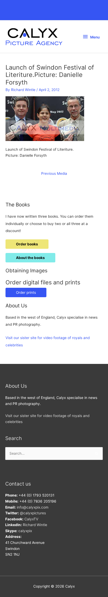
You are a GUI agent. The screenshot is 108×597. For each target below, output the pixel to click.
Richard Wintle (35, 525)
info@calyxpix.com (32, 507)
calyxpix (25, 531)
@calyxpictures (33, 513)
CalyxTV (31, 519)
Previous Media (54, 173)
